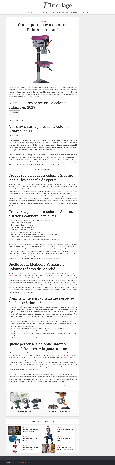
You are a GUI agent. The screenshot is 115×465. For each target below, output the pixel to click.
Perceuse (43, 21)
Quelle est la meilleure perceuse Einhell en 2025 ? (65, 448)
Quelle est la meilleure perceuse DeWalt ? (30, 430)
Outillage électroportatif (44, 12)
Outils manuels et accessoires (67, 12)
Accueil (29, 12)
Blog (82, 12)
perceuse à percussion (62, 355)
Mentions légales (21, 462)
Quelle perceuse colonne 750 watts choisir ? (30, 448)
